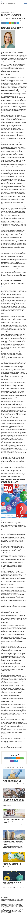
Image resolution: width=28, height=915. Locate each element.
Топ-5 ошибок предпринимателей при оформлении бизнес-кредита (13, 799)
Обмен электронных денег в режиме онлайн (12, 883)
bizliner (3, 2)
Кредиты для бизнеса (13, 20)
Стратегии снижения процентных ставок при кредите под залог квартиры (13, 821)
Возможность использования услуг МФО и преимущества (12, 863)
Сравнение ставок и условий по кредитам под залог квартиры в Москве (13, 843)
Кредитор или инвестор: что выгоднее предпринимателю (12, 780)
